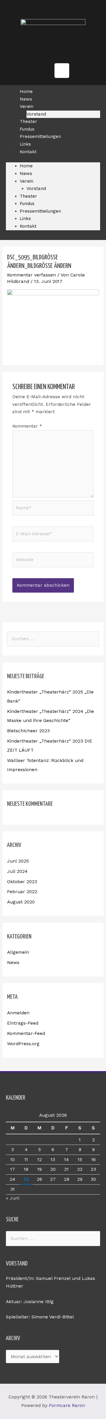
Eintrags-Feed (22, 1023)
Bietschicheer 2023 (28, 730)
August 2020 (21, 902)
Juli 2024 (17, 871)
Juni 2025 (18, 861)
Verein (26, 106)
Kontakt (28, 151)
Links (25, 218)
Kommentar (27, 426)
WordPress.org (23, 1043)
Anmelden (18, 1013)
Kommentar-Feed (26, 1033)
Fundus (27, 203)
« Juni (12, 1198)
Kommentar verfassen (31, 275)
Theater (28, 196)
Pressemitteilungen (40, 136)
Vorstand (36, 188)
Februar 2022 (22, 891)
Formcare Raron (67, 1405)
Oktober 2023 (22, 881)
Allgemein (18, 952)
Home (26, 166)
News (26, 173)
